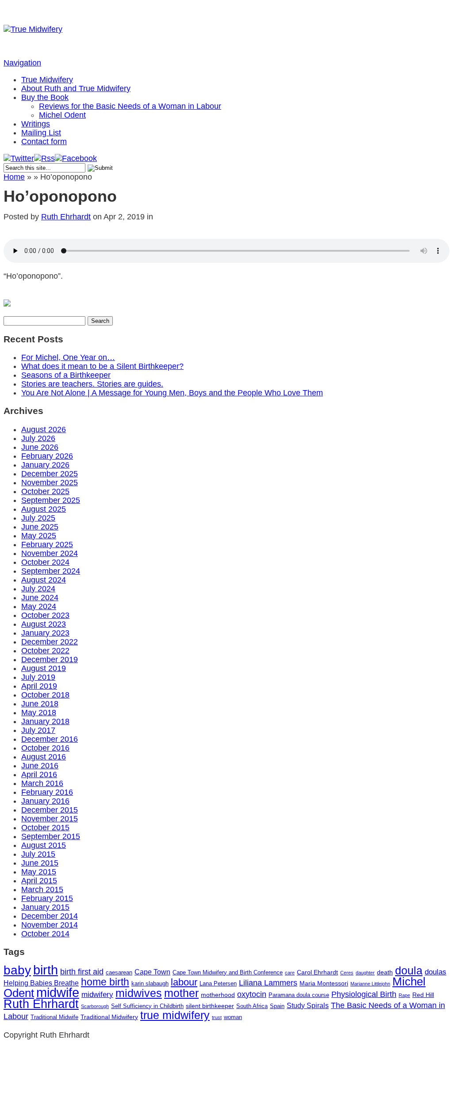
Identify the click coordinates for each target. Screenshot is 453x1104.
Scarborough (95, 1006)
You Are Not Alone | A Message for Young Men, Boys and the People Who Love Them (172, 392)
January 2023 (45, 633)
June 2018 (39, 703)
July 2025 (38, 518)
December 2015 (49, 809)
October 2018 (45, 694)
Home (14, 176)
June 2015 (39, 863)
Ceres (346, 972)
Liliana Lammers (268, 982)
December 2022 (49, 641)
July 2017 (38, 730)
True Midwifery (47, 79)
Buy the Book (45, 97)
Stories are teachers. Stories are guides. (92, 384)
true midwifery (175, 1015)
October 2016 (45, 748)
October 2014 (45, 933)
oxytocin (251, 994)
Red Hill (423, 994)
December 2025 (49, 473)
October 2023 (45, 615)
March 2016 (42, 783)
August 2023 (43, 624)
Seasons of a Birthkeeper (66, 375)
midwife (57, 992)
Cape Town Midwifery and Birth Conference (228, 972)
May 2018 (38, 712)
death (385, 972)
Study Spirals (308, 1005)
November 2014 (49, 924)
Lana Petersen (218, 983)
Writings (35, 123)
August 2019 (43, 668)
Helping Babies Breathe (41, 983)
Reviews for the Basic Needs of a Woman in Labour (130, 106)
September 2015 (50, 836)
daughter (365, 972)
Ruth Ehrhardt (66, 216)
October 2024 (45, 562)
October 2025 (45, 491)
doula (408, 970)
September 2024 (50, 571)
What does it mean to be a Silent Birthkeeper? (102, 366)
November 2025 (49, 482)
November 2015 (49, 818)
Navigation (22, 62)
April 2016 (39, 774)
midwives (138, 993)
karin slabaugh (150, 983)
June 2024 (39, 597)
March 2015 (42, 889)
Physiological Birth (363, 994)
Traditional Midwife (54, 1017)
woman (233, 1017)
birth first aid (82, 971)
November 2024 (49, 553)
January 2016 (45, 801)
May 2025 (38, 535)
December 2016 (49, 739)
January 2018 (45, 721)
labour (184, 982)
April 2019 (39, 686)
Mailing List (41, 132)
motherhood (218, 994)
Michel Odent (62, 115)
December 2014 (49, 916)
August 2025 (43, 509)
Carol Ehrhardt (317, 972)
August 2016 (43, 756)
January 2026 (45, 464)
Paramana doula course (299, 995)
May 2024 (38, 606)
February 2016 (47, 792)
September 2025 (50, 500)
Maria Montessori (323, 983)
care (290, 972)
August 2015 (43, 845)
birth (45, 970)
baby (17, 970)
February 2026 (47, 456)
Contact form (44, 141)
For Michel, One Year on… (68, 357)
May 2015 (38, 871)
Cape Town (152, 972)
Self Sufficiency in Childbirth (147, 1006)
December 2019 (49, 659)
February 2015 (47, 898)
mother (181, 993)
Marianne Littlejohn (370, 983)
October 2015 (45, 827)
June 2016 (39, 765)
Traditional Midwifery (109, 1016)
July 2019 (38, 677)
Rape (404, 995)
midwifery (97, 994)
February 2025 (47, 544)
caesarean (119, 972)
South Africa (252, 1006)
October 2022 (45, 650)
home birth (105, 982)
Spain (277, 1006)
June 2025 (39, 526)
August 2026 (43, 429)
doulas (435, 972)
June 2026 (39, 447)
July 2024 (38, 588)
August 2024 (43, 579)
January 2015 (45, 907)
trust (217, 1017)
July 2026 (38, 438)
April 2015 (39, 880)
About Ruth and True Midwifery (76, 88)
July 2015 (38, 854)
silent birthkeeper (210, 1005)
